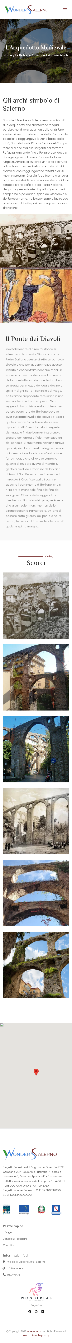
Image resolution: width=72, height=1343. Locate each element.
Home (8, 55)
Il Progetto (9, 1232)
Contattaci (9, 1245)
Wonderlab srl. (35, 1331)
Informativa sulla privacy (36, 1335)
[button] (36, 1072)
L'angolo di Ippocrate (15, 1238)
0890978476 (13, 1274)
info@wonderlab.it (17, 1268)
